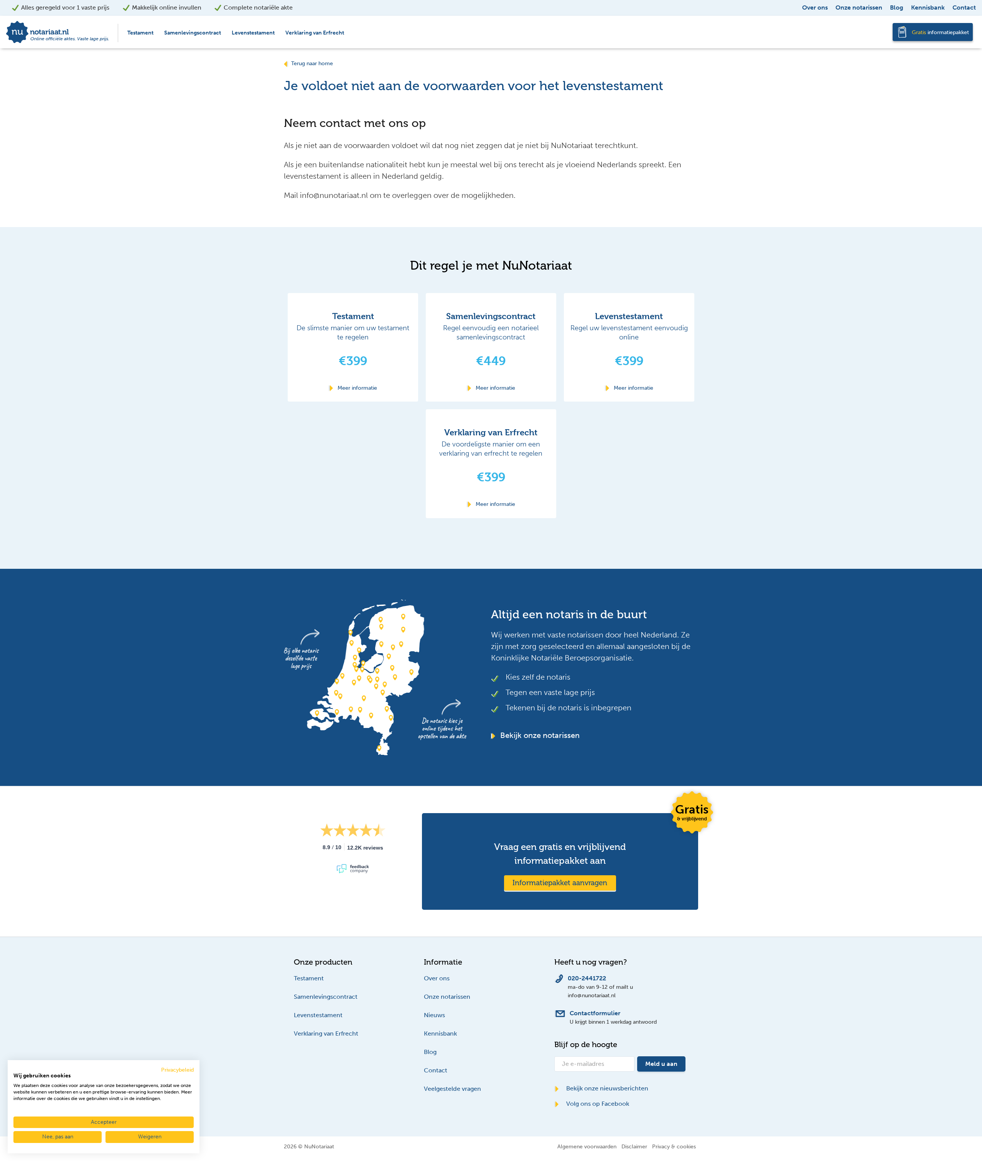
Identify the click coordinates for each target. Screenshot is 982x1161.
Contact (964, 7)
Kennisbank (928, 7)
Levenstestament (253, 33)
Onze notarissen (858, 7)
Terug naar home (312, 63)
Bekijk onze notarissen (539, 735)
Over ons (815, 7)
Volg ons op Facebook (597, 1103)
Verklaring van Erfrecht (314, 33)
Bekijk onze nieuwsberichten (606, 1088)
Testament (140, 33)
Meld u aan (661, 1063)
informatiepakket (940, 32)
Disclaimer (634, 1146)
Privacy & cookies (674, 1146)
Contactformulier (595, 1013)
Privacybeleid (177, 1070)
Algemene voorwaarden (586, 1146)
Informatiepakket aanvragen (559, 882)
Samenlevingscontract (192, 33)
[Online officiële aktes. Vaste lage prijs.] (58, 31)
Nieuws (434, 1015)
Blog (896, 7)
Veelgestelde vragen (452, 1088)
